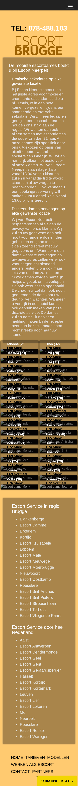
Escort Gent (30, 664)
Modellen (58, 757)
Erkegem (28, 531)
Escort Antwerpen (35, 646)
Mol (23, 712)
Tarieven (35, 757)
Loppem (27, 549)
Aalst (24, 640)
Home (17, 757)
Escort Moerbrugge (37, 567)
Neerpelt (27, 718)
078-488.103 (47, 28)
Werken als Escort (32, 764)
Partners (42, 771)
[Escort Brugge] (39, 45)
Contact (20, 771)
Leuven (26, 694)
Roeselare (29, 585)
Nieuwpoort (30, 573)
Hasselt (26, 676)
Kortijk (25, 537)
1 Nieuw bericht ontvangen (57, 781)
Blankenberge (32, 519)
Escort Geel (30, 658)
